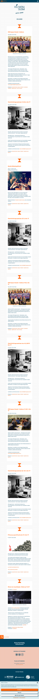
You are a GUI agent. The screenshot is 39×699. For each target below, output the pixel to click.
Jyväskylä (26, 87)
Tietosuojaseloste (22, 697)
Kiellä (19, 692)
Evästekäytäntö (16, 697)
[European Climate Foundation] (30, 677)
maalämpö (15, 628)
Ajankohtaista (14, 87)
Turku (18, 88)
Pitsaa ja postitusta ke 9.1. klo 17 (18, 535)
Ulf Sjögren (14, 589)
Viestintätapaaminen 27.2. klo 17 (18, 218)
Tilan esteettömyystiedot (13, 569)
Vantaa (20, 88)
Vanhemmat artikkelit (5, 637)
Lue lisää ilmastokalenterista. (13, 567)
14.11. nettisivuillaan (16, 607)
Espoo (19, 87)
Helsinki (21, 87)
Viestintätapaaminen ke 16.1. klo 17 (19, 471)
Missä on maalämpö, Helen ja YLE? (19, 587)
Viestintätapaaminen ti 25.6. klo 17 (19, 102)
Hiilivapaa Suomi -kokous (16, 32)
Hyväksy (19, 689)
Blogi (19, 627)
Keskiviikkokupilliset (14, 166)
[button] (37, 682)
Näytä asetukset (19, 695)
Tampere (9, 88)
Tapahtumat (14, 88)
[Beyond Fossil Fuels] (8, 677)
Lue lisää (25, 624)
